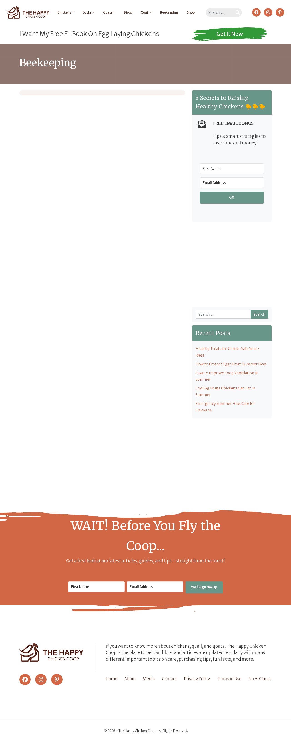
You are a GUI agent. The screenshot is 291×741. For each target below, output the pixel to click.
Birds (128, 12)
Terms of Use (229, 678)
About (130, 678)
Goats (108, 12)
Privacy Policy (197, 678)
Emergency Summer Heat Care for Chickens (225, 406)
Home (111, 678)
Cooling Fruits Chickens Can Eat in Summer (225, 391)
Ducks (87, 12)
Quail (145, 12)
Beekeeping (169, 12)
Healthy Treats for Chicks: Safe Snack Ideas (227, 351)
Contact (169, 678)
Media (149, 678)
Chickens (64, 12)
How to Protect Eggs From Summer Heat (231, 364)
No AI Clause (260, 678)
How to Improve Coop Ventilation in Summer (227, 376)
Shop (191, 12)
